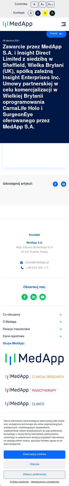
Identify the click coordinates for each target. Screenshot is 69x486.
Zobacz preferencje (34, 474)
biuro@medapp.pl (37, 262)
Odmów (34, 464)
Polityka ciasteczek (19, 482)
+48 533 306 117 (37, 267)
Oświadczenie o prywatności (45, 482)
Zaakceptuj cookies (34, 454)
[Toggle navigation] (63, 24)
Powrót (53, 34)
